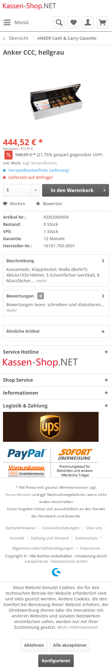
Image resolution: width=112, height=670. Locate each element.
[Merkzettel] (73, 22)
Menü (21, 22)
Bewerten (52, 203)
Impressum (90, 548)
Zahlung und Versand (50, 538)
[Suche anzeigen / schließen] (59, 22)
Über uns (94, 528)
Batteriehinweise (20, 528)
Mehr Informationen (77, 627)
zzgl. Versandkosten (40, 162)
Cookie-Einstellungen (60, 528)
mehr (41, 280)
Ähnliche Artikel (22, 331)
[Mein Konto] (88, 22)
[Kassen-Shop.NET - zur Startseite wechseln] (29, 8)
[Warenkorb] (102, 22)
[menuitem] (16, 22)
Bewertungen (20, 296)
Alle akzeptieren (70, 645)
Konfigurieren (56, 660)
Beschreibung (20, 260)
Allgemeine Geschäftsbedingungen (42, 548)
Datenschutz (86, 538)
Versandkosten (18, 494)
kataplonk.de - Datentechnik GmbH (56, 561)
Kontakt (17, 538)
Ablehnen (34, 645)
